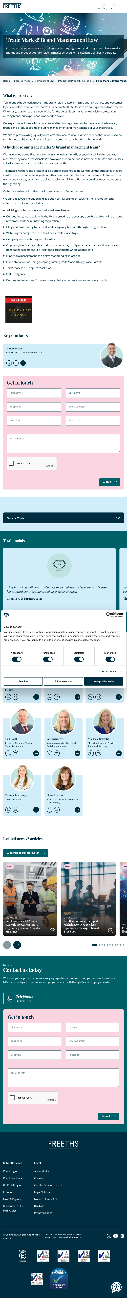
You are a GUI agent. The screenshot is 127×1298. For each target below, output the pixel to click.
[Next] (17, 945)
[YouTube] (115, 1236)
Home (6, 81)
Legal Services (22, 81)
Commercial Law (44, 81)
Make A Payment (12, 1199)
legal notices (58, 1237)
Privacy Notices (43, 1213)
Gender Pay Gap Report (48, 1185)
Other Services (12, 1163)
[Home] (63, 1147)
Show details (108, 671)
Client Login (10, 1171)
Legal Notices (42, 1192)
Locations (8, 1192)
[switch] (48, 659)
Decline (23, 681)
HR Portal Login (12, 1185)
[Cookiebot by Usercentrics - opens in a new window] (108, 614)
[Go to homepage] (12, 8)
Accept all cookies (103, 681)
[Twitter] (109, 1236)
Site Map (39, 1206)
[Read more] (30, 899)
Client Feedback (12, 1178)
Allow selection (63, 681)
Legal (37, 1163)
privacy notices (75, 1237)
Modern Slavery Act (45, 1199)
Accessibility (41, 1171)
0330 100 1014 (24, 1001)
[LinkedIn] (122, 1236)
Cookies (38, 1178)
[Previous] (7, 945)
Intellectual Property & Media (74, 81)
